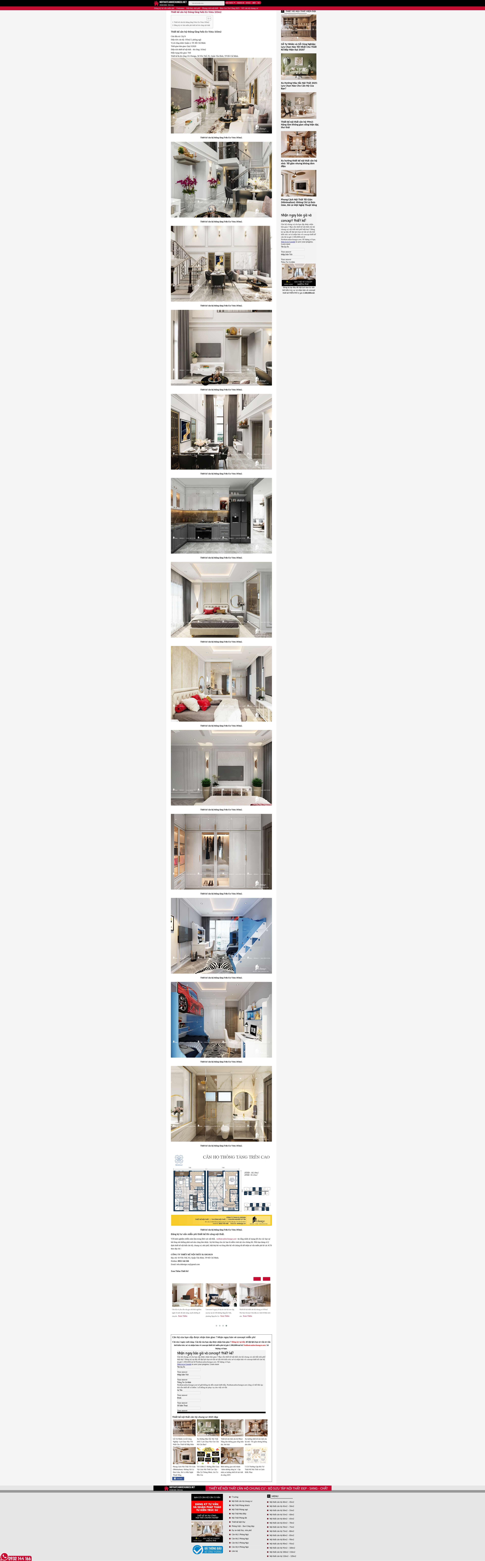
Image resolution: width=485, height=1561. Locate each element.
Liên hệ (235, 1551)
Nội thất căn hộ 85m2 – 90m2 (282, 1540)
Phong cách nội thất (210, 8)
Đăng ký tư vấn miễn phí (164, 8)
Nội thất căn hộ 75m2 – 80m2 (282, 1531)
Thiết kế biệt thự (238, 1522)
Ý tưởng (235, 1497)
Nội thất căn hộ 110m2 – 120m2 (283, 1556)
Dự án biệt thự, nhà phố (241, 1530)
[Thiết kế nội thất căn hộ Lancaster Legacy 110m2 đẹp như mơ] (255, 1295)
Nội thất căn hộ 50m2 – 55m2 (282, 1511)
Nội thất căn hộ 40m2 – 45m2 (282, 1502)
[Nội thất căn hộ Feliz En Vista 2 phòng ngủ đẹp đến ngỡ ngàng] (221, 1295)
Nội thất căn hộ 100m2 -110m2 (282, 1552)
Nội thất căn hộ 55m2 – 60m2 (282, 1515)
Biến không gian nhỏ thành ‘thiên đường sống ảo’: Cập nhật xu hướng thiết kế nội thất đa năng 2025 (232, 1471)
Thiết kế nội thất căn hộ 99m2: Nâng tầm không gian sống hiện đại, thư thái (232, 1441)
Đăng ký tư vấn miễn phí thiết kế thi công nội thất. (192, 25)
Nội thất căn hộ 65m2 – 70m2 (282, 1523)
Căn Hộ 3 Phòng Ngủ (240, 1543)
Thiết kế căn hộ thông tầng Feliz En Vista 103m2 (191, 22)
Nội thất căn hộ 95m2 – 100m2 (282, 1548)
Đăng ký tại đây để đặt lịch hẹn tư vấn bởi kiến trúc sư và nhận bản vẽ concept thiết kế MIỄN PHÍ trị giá (298, 290)
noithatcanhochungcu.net (226, 1239)
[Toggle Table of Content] (207, 18)
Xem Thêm (216, 1316)
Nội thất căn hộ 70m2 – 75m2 (282, 1527)
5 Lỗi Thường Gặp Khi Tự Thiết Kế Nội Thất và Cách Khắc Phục (254, 1469)
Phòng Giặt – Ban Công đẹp (243, 1526)
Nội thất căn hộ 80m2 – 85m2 (282, 1536)
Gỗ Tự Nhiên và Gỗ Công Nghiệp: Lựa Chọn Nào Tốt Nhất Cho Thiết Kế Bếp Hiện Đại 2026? (183, 1443)
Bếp (254, 3)
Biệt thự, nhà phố (193, 8)
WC (259, 3)
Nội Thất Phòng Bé (239, 1518)
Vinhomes (180, 8)
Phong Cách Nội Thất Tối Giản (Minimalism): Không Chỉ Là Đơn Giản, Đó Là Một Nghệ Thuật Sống (184, 1471)
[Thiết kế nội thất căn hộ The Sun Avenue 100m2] (187, 1295)
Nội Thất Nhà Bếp (239, 1514)
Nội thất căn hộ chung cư (242, 1501)
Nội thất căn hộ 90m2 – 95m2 (282, 1544)
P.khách (240, 3)
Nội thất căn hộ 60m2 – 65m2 (282, 1519)
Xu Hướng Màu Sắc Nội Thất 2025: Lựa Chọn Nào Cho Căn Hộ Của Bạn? (208, 1441)
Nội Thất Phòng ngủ (240, 1510)
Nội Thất (229, 3)
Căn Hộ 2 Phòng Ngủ (240, 1539)
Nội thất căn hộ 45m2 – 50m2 (282, 1506)
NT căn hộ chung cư (249, 8)
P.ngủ (248, 3)
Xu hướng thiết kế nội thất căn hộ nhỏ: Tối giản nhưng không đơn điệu (256, 1441)
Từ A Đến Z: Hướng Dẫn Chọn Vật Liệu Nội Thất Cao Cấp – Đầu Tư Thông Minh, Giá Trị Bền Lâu (208, 1471)
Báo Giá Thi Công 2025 (229, 8)
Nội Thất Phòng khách (241, 1505)
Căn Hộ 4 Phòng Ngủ (240, 1547)
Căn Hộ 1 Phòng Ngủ (240, 1535)
